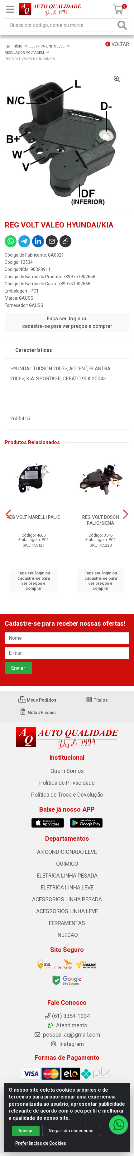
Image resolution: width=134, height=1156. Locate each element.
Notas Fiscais (41, 712)
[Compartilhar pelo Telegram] (24, 241)
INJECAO (67, 935)
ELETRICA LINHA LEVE (67, 887)
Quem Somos (67, 771)
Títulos (100, 700)
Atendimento (71, 1025)
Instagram (71, 1044)
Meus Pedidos (41, 700)
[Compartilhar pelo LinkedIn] (38, 241)
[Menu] (10, 9)
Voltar (119, 44)
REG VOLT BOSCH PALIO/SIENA (100, 520)
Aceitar (25, 1130)
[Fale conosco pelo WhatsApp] (118, 1124)
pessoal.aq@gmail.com (71, 1035)
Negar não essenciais (71, 1130)
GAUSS (26, 298)
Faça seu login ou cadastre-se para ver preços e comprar (67, 322)
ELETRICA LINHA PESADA (67, 876)
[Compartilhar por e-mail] (52, 241)
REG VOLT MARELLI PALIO (33, 517)
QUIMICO (67, 864)
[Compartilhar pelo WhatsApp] (11, 241)
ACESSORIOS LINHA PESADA (67, 899)
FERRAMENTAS (67, 923)
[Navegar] (8, 514)
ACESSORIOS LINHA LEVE (67, 911)
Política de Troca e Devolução (67, 795)
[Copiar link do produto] (65, 241)
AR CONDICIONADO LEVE (67, 852)
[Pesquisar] (122, 25)
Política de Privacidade (67, 783)
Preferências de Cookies (40, 1143)
